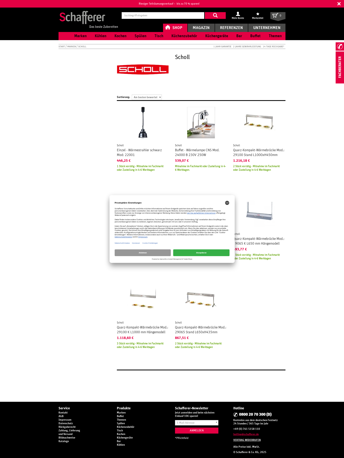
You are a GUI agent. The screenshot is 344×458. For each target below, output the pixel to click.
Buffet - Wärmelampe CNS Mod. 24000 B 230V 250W (197, 152)
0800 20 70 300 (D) (255, 414)
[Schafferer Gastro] (89, 15)
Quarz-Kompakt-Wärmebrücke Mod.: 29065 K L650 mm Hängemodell (258, 241)
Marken (71, 46)
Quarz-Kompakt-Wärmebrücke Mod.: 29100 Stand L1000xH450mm (258, 152)
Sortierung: (123, 97)
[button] (339, 3)
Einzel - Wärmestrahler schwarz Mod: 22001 (139, 152)
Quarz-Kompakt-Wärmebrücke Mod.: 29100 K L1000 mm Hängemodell (142, 330)
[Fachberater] (340, 82)
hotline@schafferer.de (246, 434)
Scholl (120, 145)
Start (62, 46)
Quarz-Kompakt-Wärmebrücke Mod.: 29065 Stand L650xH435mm (200, 330)
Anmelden (197, 430)
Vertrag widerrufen (247, 440)
